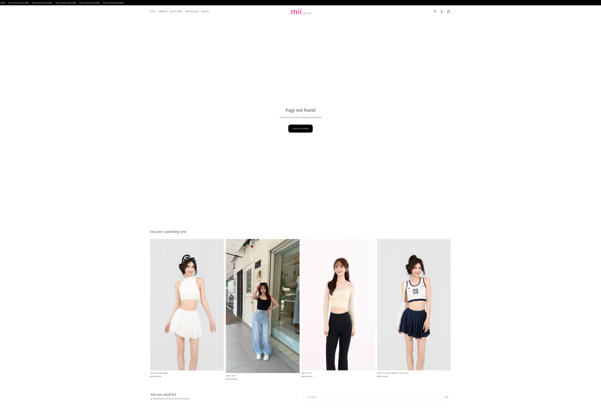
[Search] (435, 11)
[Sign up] (446, 397)
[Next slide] (219, 304)
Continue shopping (300, 128)
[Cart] (448, 11)
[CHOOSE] (219, 365)
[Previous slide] (155, 304)
